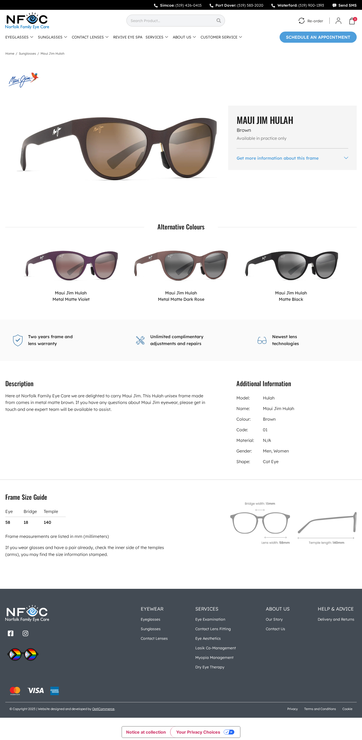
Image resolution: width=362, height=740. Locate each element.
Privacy (292, 709)
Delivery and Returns (336, 619)
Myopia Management (214, 657)
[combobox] (170, 20)
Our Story (274, 619)
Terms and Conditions (320, 709)
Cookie (347, 709)
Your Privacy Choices (198, 732)
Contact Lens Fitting (213, 628)
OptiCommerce (103, 709)
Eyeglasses (150, 619)
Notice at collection (146, 732)
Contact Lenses (154, 638)
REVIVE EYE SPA (127, 37)
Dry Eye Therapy (209, 667)
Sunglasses (27, 53)
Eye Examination (210, 619)
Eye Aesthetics (208, 638)
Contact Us (275, 628)
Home (9, 53)
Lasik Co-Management (215, 648)
